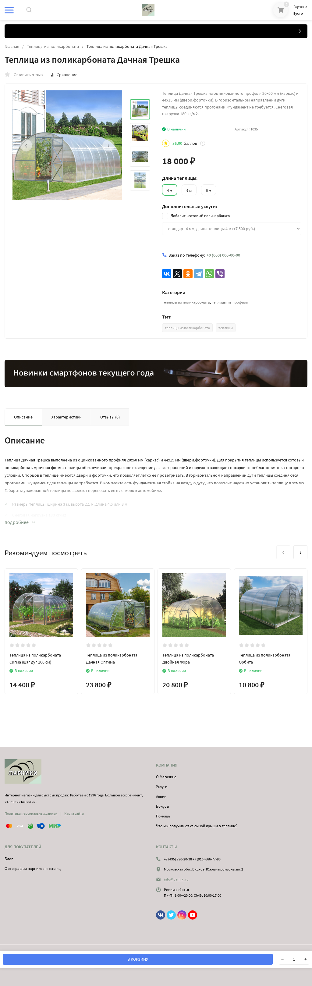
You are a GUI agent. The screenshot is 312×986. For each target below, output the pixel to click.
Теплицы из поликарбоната (53, 46)
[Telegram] (198, 273)
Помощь (163, 816)
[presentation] (26, 145)
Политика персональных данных (31, 813)
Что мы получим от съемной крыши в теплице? (197, 825)
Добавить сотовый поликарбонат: (200, 215)
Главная (12, 46)
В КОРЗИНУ (137, 959)
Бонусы (162, 806)
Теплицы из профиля (230, 302)
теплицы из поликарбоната (187, 328)
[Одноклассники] (188, 273)
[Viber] (220, 273)
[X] (177, 273)
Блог (9, 858)
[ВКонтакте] (166, 273)
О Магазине (166, 776)
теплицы (225, 328)
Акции (161, 796)
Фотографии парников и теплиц (33, 868)
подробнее (17, 522)
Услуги (161, 786)
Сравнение (67, 74)
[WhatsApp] (209, 273)
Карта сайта (74, 813)
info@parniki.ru (176, 879)
